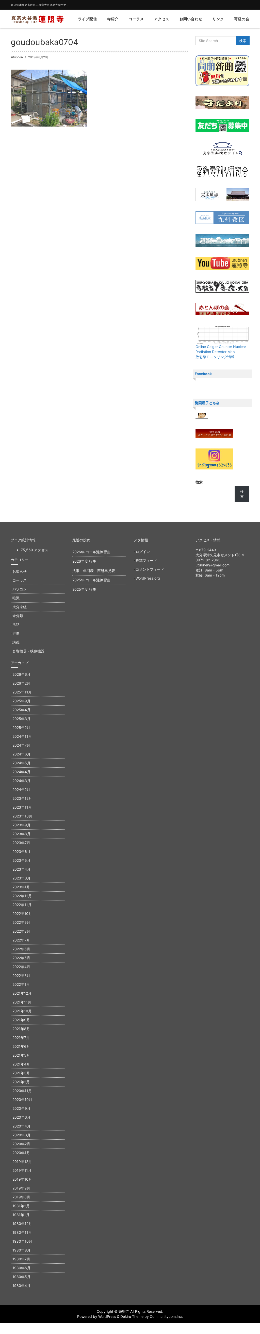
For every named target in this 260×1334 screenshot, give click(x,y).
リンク (218, 19)
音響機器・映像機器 (28, 651)
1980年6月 (21, 1268)
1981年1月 (20, 1215)
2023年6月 (21, 851)
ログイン (143, 551)
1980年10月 (22, 1241)
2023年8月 (21, 834)
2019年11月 (21, 1170)
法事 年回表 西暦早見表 (93, 570)
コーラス (136, 19)
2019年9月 (21, 1188)
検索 (199, 482)
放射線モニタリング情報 (215, 357)
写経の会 (241, 19)
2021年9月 (21, 1020)
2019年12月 (22, 1161)
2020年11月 (22, 1091)
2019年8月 (21, 1197)
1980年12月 (22, 1223)
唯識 (16, 598)
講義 (16, 642)
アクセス (161, 19)
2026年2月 (21, 683)
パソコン (19, 589)
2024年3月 (21, 780)
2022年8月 (21, 931)
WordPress (107, 1316)
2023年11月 (22, 807)
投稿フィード (146, 560)
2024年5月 (21, 763)
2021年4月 (21, 1064)
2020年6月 (21, 1117)
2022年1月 (21, 984)
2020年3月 (21, 1135)
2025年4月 (21, 710)
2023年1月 (21, 887)
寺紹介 (113, 19)
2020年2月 (21, 1144)
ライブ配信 (87, 19)
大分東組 (19, 607)
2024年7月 (21, 745)
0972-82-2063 (208, 560)
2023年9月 (21, 825)
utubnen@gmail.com (213, 565)
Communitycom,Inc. (166, 1316)
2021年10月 (22, 1011)
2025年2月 (21, 727)
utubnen (17, 57)
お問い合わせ (191, 19)
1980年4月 (21, 1285)
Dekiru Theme (131, 1316)
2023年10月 (22, 816)
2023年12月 (22, 798)
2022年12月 (22, 896)
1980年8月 (21, 1250)
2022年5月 (21, 958)
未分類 (17, 615)
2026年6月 (21, 674)
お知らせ (19, 571)
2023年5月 (21, 860)
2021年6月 (21, 1046)
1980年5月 (21, 1277)
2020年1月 (21, 1153)
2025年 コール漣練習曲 (91, 580)
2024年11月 (22, 736)
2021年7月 (21, 1037)
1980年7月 (21, 1259)
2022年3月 (21, 975)
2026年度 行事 (84, 561)
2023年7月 (21, 842)
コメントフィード (150, 569)
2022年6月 (21, 949)
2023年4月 (21, 869)
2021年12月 (21, 993)
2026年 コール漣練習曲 (91, 552)
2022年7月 (21, 940)
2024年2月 (21, 789)
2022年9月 (21, 922)
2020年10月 (22, 1099)
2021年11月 (21, 1002)
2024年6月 (21, 754)
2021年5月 (21, 1055)
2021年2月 (21, 1082)
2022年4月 (21, 966)
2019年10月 (22, 1179)
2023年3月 (21, 878)
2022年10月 (22, 913)
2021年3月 (21, 1073)
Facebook (203, 374)
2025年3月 (21, 718)
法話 (16, 624)
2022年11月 (21, 904)
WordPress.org (148, 578)
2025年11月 (22, 692)
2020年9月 (21, 1108)
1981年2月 (21, 1206)
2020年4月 (21, 1126)
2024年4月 (21, 772)
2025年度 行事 (84, 589)
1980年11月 (22, 1232)
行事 (16, 633)
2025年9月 (21, 701)
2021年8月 (21, 1029)
